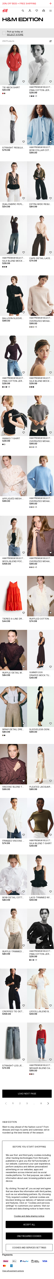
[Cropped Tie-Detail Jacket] (13, 989)
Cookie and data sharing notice (29, 1216)
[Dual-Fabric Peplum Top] (13, 181)
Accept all (29, 1224)
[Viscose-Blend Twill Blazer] (13, 764)
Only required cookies (29, 1236)
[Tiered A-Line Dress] (13, 596)
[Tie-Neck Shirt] (13, 65)
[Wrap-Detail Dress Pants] (13, 706)
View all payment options (13, 1271)
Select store (15, 34)
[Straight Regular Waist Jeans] (13, 125)
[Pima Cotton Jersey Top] (13, 356)
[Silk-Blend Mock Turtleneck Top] (13, 235)
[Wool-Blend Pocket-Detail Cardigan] (13, 536)
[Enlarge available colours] (4, 93)
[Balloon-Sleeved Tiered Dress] (13, 295)
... (34, 1103)
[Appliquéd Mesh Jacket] (13, 476)
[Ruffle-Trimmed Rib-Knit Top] (13, 929)
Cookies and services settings (29, 1247)
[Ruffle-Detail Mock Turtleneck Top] (13, 650)
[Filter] (50, 41)
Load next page (27, 1093)
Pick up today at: (15, 31)
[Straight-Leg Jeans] (13, 1043)
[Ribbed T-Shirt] (13, 416)
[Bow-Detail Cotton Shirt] (13, 874)
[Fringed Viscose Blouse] (13, 818)
